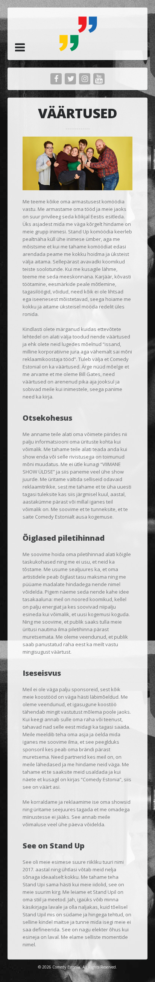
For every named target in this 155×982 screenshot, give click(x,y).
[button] (20, 47)
